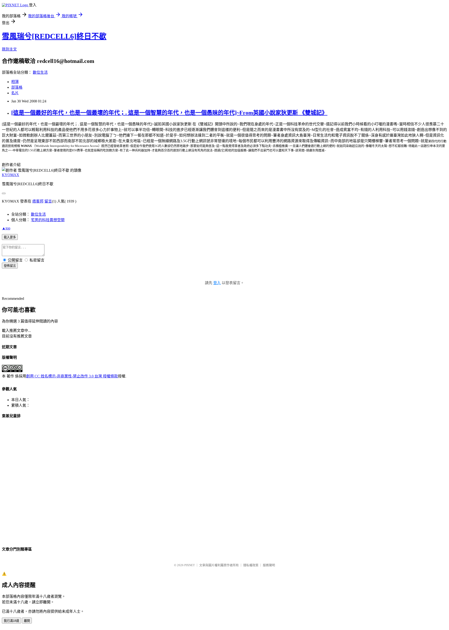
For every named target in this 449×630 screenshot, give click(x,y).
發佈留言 (10, 266)
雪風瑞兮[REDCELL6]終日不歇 (54, 36)
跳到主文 (9, 49)
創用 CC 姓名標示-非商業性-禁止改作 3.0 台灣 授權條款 (72, 376)
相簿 (15, 82)
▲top (6, 228)
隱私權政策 (250, 565)
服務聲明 (269, 565)
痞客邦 (37, 201)
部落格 (16, 87)
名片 (15, 93)
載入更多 (10, 237)
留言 (48, 201)
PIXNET (189, 565)
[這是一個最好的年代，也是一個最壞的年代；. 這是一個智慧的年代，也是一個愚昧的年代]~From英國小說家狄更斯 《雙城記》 (169, 113)
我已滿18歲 (11, 621)
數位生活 (40, 72)
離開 (27, 621)
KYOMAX (10, 175)
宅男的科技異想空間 (48, 220)
